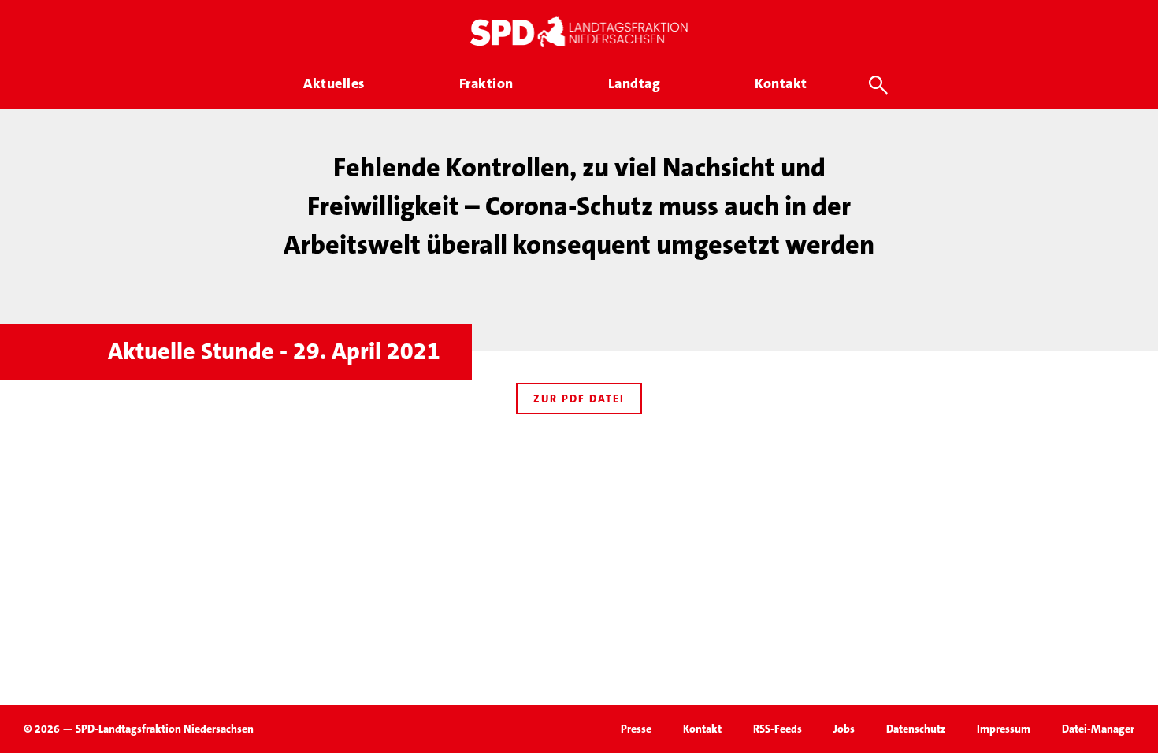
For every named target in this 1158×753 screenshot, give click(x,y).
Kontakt (702, 728)
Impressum (1003, 728)
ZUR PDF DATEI (579, 398)
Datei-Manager (1098, 728)
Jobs (844, 728)
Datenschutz (915, 728)
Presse (636, 728)
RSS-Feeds (777, 728)
